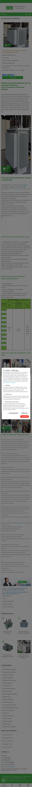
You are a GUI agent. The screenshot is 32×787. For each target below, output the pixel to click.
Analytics (7, 385)
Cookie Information (10, 382)
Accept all (24, 416)
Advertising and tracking (12, 401)
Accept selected (13, 413)
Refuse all (24, 413)
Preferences (8, 394)
